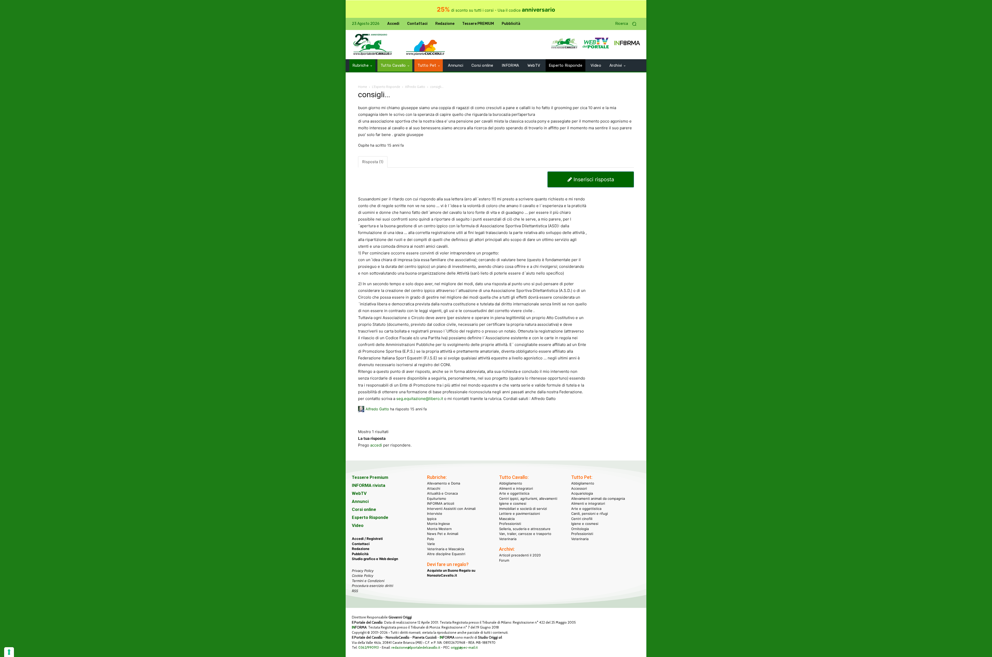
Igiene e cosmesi (512, 503)
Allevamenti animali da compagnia (598, 498)
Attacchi (433, 488)
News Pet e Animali (442, 534)
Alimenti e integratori (516, 488)
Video (357, 525)
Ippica (431, 519)
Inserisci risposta (593, 179)
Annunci (360, 501)
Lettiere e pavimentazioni (519, 513)
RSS (355, 591)
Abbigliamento (510, 483)
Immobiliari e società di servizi (523, 509)
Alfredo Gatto (415, 87)
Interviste (434, 513)
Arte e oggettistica (514, 493)
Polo (430, 539)
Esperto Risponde (370, 517)
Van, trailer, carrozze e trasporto (525, 534)
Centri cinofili (581, 519)
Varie (431, 544)
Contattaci (361, 544)
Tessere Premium (370, 477)
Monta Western (439, 529)
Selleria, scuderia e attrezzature (525, 529)
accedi (376, 445)
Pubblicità (360, 554)
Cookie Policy (362, 575)
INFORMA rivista (368, 485)
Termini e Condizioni (368, 581)
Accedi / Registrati (367, 539)
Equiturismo (436, 498)
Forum (504, 560)
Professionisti (510, 524)
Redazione (360, 549)
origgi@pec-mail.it (464, 647)
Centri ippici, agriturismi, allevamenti (528, 498)
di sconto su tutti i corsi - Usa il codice (496, 10)
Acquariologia (582, 493)
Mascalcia (507, 519)
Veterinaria (507, 539)
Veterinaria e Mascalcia (445, 549)
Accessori (579, 488)
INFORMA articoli (440, 503)
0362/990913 (368, 647)
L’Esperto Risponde (386, 87)
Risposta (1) (372, 161)
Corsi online (364, 509)
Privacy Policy (363, 571)
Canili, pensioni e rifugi (589, 513)
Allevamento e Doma (443, 483)
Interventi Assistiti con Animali (451, 509)
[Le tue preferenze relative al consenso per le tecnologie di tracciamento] (9, 652)
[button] (627, 24)
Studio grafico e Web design (375, 559)
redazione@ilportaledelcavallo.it (415, 647)
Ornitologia (580, 529)
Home (362, 87)
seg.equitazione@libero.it (419, 398)
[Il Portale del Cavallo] (373, 44)
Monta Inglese (438, 524)
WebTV (359, 493)
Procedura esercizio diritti (372, 586)
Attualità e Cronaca (442, 493)
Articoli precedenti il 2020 (520, 555)
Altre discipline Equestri (446, 554)
